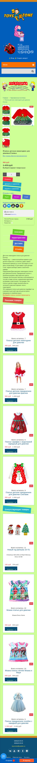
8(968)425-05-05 (23, 47)
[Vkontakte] (10, 751)
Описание (18, 232)
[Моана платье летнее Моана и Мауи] (18, 652)
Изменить (13, 214)
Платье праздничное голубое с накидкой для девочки (18, 722)
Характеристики (18, 238)
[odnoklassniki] (23, 751)
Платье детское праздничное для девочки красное (18, 392)
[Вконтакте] (5, 207)
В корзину (26, 760)
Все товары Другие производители (15, 156)
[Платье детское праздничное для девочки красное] (18, 372)
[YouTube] (14, 751)
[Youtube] (13, 207)
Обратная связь (17, 757)
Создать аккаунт (22, 58)
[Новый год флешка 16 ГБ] (18, 531)
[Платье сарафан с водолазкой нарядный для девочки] (18, 423)
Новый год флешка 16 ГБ (18, 550)
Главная (5, 98)
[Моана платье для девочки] (18, 591)
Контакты (26, 757)
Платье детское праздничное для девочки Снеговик (18, 493)
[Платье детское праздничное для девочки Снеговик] (18, 473)
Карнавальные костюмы (18, 98)
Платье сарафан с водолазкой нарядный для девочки (18, 443)
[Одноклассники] (21, 207)
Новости (8, 757)
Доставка (18, 243)
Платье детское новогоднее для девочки (18, 342)
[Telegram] (9, 207)
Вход (12, 58)
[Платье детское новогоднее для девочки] (18, 322)
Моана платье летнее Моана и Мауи (18, 672)
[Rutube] (17, 207)
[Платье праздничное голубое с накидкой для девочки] (18, 702)
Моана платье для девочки (19, 610)
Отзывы (18, 249)
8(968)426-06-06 (23, 49)
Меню (5, 65)
